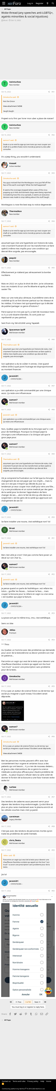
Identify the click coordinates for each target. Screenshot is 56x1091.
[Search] (52, 3)
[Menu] (4, 3)
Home (48, 1081)
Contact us (6, 1081)
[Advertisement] (28, 50)
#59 (53, 850)
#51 (53, 538)
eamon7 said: (8, 140)
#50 (53, 517)
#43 (53, 173)
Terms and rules (19, 1081)
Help (42, 1081)
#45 (53, 268)
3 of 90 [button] (28, 1002)
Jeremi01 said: (8, 415)
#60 (53, 891)
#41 (53, 92)
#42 (53, 135)
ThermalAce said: (10, 345)
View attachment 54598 (12, 106)
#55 (53, 686)
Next (37, 1002)
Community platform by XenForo (23, 1089)
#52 (53, 574)
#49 (53, 454)
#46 (53, 339)
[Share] (49, 91)
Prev (19, 1002)
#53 (53, 613)
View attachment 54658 (12, 753)
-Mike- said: (7, 855)
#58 (53, 826)
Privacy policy (32, 1081)
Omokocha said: (9, 97)
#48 (53, 409)
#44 (53, 221)
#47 (53, 386)
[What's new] (47, 3)
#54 (53, 640)
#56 (53, 736)
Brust (5, 20)
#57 (53, 797)
